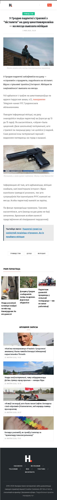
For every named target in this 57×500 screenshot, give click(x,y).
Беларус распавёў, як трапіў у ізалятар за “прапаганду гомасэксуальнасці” (23, 433)
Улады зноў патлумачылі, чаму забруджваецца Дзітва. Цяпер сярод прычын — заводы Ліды (25, 378)
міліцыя (42, 253)
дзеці (29, 253)
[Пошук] (41, 5)
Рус (49, 5)
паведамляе (39, 99)
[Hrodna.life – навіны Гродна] (10, 5)
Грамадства (28, 14)
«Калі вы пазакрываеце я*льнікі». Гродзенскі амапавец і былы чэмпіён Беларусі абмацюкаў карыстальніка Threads (25, 351)
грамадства (15, 253)
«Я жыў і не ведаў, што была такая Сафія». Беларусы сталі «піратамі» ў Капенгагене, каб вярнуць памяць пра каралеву (28, 406)
